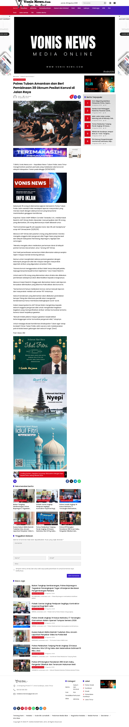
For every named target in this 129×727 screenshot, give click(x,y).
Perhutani (76, 695)
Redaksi (29, 716)
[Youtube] (29, 708)
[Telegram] (75, 481)
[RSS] (44, 708)
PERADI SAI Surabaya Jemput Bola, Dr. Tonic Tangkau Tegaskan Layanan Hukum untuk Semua (102, 133)
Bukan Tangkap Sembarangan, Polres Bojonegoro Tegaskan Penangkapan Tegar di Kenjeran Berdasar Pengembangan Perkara (22, 507)
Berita (68, 687)
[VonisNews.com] (32, 3)
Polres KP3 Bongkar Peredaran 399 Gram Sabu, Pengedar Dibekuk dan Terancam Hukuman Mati (69, 529)
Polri (67, 692)
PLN (74, 692)
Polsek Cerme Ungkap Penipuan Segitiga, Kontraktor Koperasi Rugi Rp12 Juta (45, 507)
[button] (105, 3)
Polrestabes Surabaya (88, 695)
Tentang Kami (18, 716)
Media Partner (93, 716)
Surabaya (88, 688)
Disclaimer (105, 716)
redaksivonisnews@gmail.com (27, 694)
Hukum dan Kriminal (19, 79)
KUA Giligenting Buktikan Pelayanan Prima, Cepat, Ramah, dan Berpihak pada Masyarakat (102, 102)
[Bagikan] (79, 97)
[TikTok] (37, 708)
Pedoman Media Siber (60, 716)
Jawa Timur (89, 700)
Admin (19, 96)
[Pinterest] (22, 708)
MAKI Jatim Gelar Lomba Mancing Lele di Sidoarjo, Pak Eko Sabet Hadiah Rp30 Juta (102, 117)
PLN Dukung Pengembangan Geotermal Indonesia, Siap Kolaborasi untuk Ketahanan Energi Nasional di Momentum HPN (103, 140)
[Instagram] (26, 708)
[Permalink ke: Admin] (15, 97)
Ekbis (67, 699)
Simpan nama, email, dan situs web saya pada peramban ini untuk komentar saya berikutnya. (45, 570)
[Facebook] (67, 481)
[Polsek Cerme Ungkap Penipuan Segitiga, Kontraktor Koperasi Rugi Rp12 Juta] (47, 496)
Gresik (87, 691)
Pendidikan (69, 695)
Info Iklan (16, 718)
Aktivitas (76, 699)
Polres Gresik (89, 685)
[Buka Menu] (114, 3)
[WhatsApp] (79, 481)
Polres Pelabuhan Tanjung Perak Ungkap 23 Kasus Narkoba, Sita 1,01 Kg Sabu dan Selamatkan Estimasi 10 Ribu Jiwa (46, 529)
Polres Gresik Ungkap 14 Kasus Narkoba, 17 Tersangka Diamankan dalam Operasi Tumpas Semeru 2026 (68, 507)
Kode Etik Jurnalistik (42, 716)
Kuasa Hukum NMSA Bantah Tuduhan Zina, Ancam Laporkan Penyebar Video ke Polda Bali (23, 529)
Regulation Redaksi (78, 716)
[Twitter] (71, 481)
